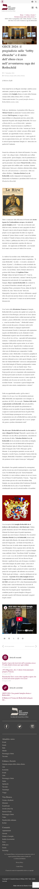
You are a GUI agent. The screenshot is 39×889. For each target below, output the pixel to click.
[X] (35, 1)
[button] (2, 1)
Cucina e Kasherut (7, 800)
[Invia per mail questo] (4, 638)
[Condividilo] (9, 638)
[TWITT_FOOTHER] (19, 726)
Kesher (4, 823)
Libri (3, 775)
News (4, 842)
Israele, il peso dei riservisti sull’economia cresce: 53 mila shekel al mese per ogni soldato (19, 664)
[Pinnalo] (22, 638)
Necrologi (5, 850)
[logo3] (9, 7)
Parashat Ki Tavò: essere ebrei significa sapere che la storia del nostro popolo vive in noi (19, 677)
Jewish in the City (7, 809)
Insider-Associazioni (8, 839)
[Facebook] (32, 1)
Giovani (4, 833)
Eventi (4, 742)
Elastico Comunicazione (30, 885)
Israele (4, 745)
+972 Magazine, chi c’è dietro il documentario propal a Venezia (18, 671)
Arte (3, 767)
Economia (5, 770)
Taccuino (5, 756)
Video (4, 817)
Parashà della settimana (9, 820)
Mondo (4, 751)
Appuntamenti (6, 830)
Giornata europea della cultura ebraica (14, 76)
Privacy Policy (19, 862)
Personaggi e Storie (8, 753)
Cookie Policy (19, 866)
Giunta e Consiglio (8, 836)
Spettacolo (5, 784)
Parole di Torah (6, 811)
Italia (3, 748)
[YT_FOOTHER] (32, 726)
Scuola (4, 848)
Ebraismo (5, 803)
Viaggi (4, 792)
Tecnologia (5, 790)
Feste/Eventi (6, 806)
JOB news (5, 845)
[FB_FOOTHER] (6, 726)
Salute (4, 781)
